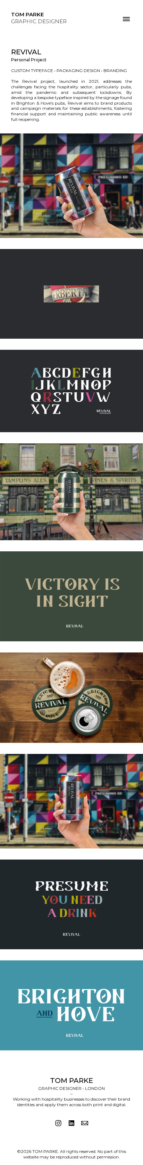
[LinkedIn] (71, 1123)
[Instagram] (58, 1123)
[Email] (84, 1123)
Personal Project (29, 59)
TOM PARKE (71, 1080)
